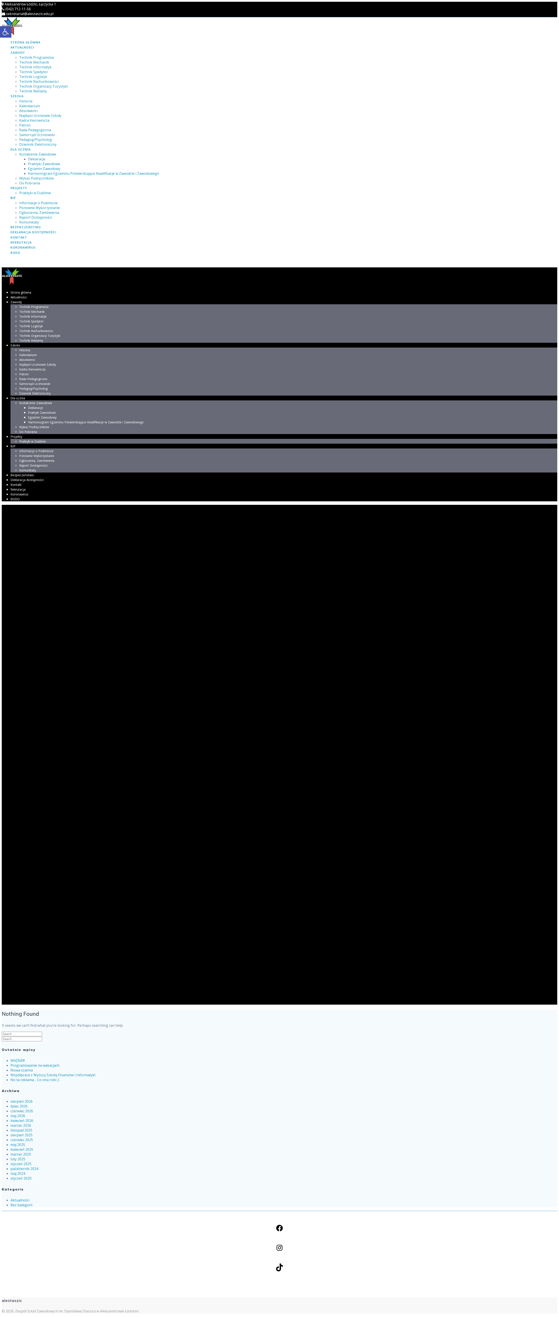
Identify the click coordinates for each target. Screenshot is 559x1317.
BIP (13, 198)
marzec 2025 (20, 1154)
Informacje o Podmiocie (38, 203)
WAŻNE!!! (17, 1060)
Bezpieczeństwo (25, 227)
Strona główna (25, 42)
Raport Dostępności (35, 217)
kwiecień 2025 (21, 1149)
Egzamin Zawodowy (44, 168)
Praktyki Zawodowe (44, 163)
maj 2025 (17, 1144)
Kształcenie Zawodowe (37, 154)
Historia (25, 101)
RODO (15, 253)
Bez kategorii (21, 1205)
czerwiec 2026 (21, 1111)
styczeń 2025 (20, 1163)
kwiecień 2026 (21, 1120)
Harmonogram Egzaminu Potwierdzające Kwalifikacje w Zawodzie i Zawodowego (93, 173)
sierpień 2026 (21, 1101)
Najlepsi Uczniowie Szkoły (40, 115)
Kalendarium (29, 106)
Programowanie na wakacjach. (35, 1065)
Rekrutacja (21, 242)
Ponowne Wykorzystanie (39, 207)
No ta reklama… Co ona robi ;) (34, 1079)
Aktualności (22, 47)
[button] (5, 32)
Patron (25, 125)
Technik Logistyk (33, 76)
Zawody (17, 52)
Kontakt (18, 237)
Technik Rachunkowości (39, 81)
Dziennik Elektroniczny (38, 144)
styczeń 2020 (20, 1178)
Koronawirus (23, 247)
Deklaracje (36, 159)
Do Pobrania (29, 183)
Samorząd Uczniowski (37, 134)
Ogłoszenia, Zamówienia (39, 212)
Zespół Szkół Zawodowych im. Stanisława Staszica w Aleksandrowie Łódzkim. (77, 1311)
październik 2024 (24, 1168)
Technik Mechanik (34, 62)
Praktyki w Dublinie (35, 192)
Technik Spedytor (33, 71)
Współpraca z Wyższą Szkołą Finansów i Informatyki (52, 1075)
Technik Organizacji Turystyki (43, 86)
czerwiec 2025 (21, 1139)
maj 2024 (17, 1173)
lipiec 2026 (19, 1106)
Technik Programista (36, 57)
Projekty (18, 188)
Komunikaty (29, 222)
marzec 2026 (20, 1125)
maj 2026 (17, 1115)
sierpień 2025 (21, 1135)
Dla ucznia (20, 149)
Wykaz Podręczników (36, 178)
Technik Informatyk (35, 67)
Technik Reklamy (33, 91)
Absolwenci (28, 110)
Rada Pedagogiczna (35, 130)
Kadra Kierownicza (34, 120)
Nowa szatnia (21, 1070)
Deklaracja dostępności (33, 232)
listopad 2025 (21, 1130)
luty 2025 (17, 1159)
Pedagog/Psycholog (35, 139)
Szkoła (17, 96)
